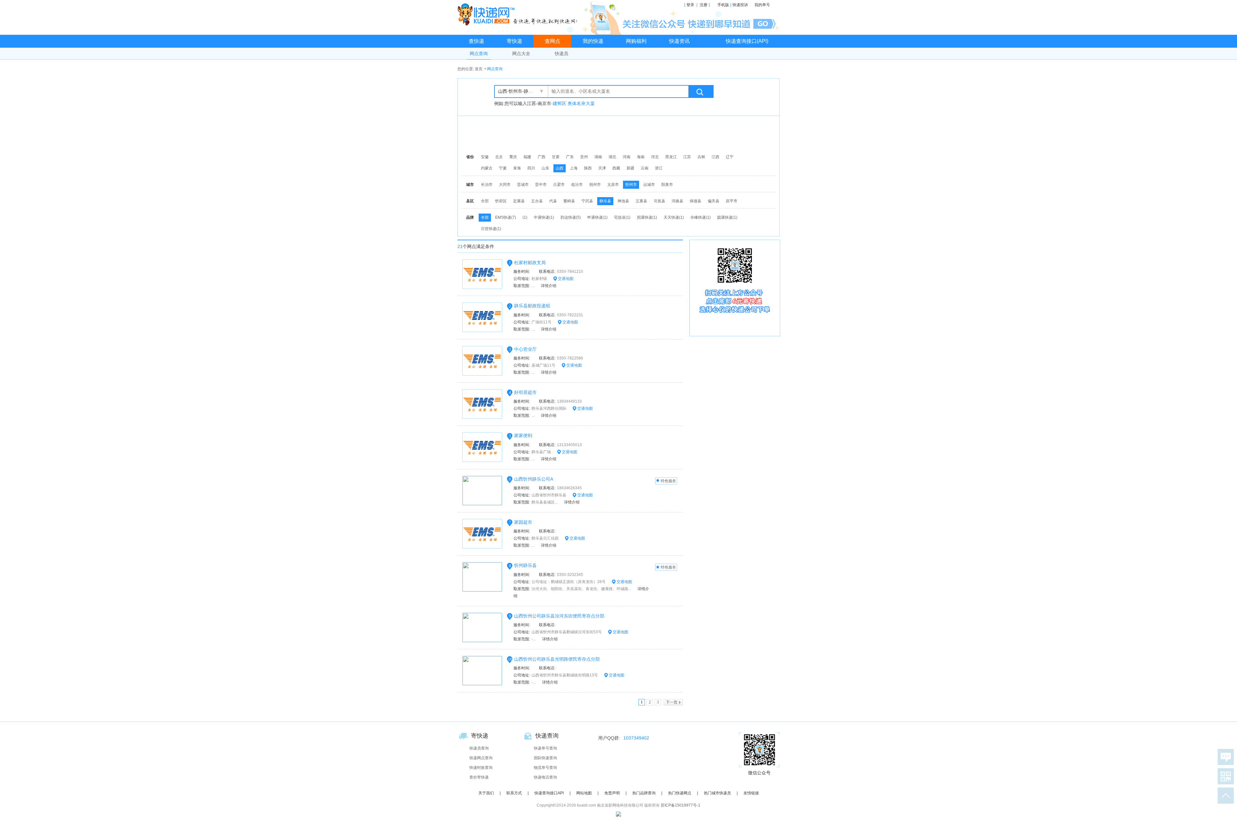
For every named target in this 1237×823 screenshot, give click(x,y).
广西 (541, 157)
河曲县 (677, 201)
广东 (570, 157)
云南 (644, 168)
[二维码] (1224, 776)
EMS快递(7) (505, 217)
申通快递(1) (597, 217)
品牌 (470, 217)
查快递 (476, 41)
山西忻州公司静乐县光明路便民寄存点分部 (557, 659)
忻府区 (501, 201)
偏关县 (713, 201)
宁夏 (503, 168)
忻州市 (631, 184)
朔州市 (595, 184)
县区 (470, 201)
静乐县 (605, 201)
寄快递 (514, 41)
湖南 (598, 157)
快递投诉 (740, 5)
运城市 (649, 184)
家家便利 (523, 435)
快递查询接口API (549, 793)
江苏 (687, 157)
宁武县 (587, 201)
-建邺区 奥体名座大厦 (573, 103)
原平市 (731, 201)
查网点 (552, 41)
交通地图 (565, 278)
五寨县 (641, 201)
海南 (641, 157)
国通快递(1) (647, 217)
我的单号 (762, 5)
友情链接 (751, 793)
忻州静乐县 (525, 565)
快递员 (561, 53)
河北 (655, 157)
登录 (690, 5)
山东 (545, 168)
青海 (517, 168)
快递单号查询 (545, 748)
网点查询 (479, 53)
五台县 (537, 201)
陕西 (588, 168)
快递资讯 (679, 41)
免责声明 (612, 793)
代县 (553, 201)
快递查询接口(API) (747, 41)
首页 (479, 69)
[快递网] (518, 14)
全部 (485, 201)
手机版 (723, 5)
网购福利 (636, 41)
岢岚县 (659, 201)
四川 (531, 168)
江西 (715, 157)
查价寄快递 (479, 777)
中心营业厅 (525, 349)
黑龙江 (671, 157)
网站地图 (584, 793)
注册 (703, 5)
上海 (574, 168)
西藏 (616, 168)
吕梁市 (559, 184)
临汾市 (577, 184)
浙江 (659, 168)
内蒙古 (487, 168)
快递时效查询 (481, 767)
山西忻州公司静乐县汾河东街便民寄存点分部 (559, 615)
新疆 (630, 168)
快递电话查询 (545, 777)
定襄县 (519, 201)
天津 (602, 168)
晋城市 (523, 184)
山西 (559, 168)
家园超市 (523, 522)
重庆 (513, 157)
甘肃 (556, 157)
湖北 (612, 157)
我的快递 (593, 41)
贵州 (584, 157)
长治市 (487, 184)
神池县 (623, 201)
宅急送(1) (622, 217)
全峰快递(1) (700, 217)
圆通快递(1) (727, 217)
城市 (470, 184)
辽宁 (730, 157)
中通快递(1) (544, 217)
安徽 (485, 157)
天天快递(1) (674, 217)
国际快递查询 (545, 758)
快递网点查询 (481, 758)
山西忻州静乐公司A (533, 479)
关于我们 (486, 793)
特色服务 (668, 481)
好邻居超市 (525, 392)
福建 (527, 157)
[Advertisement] (620, 133)
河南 (626, 157)
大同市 (505, 184)
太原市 (613, 184)
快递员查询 (479, 748)
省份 (470, 157)
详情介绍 (548, 285)
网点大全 (521, 53)
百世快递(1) (491, 228)
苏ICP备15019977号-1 (680, 805)
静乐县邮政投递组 (532, 305)
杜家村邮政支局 (530, 262)
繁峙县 (569, 201)
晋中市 (541, 184)
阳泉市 (667, 184)
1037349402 (636, 738)
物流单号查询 (545, 767)
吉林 (701, 157)
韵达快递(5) (571, 217)
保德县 (695, 201)
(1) (525, 217)
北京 (499, 157)
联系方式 (514, 793)
